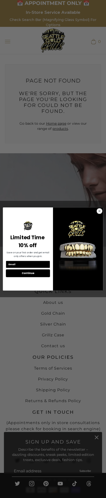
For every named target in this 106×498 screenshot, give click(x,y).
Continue (28, 273)
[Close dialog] (99, 210)
